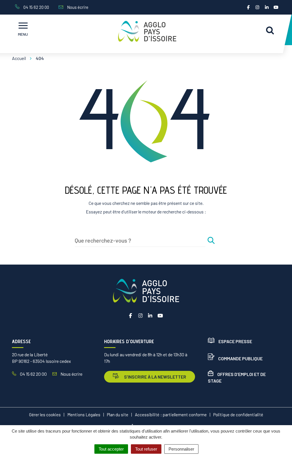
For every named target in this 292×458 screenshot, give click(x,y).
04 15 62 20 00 (33, 374)
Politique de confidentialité (238, 414)
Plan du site (117, 414)
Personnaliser (181, 449)
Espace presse (235, 341)
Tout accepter (111, 449)
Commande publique (240, 358)
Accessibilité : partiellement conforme (171, 414)
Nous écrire (71, 374)
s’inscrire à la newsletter (154, 376)
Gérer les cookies (45, 414)
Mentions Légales (83, 414)
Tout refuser (146, 449)
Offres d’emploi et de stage (237, 377)
